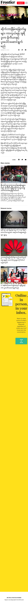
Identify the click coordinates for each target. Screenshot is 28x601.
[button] (19, 50)
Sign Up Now (21, 341)
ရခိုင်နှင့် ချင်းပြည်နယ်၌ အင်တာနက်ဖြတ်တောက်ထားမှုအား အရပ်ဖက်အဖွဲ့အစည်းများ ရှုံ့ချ (13, 232)
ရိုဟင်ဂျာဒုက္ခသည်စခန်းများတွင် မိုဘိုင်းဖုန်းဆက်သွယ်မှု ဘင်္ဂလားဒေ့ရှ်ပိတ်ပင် (13, 187)
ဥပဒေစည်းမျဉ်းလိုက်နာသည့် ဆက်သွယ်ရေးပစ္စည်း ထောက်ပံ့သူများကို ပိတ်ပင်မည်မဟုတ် (13, 259)
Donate (20, 3)
